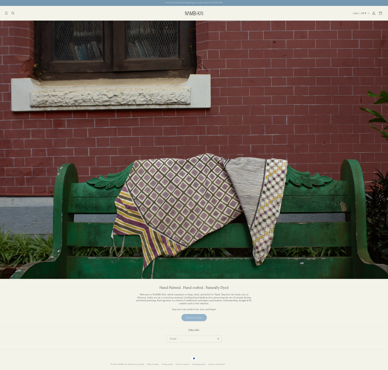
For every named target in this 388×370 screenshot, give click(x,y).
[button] (6, 13)
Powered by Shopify (136, 364)
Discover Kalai (194, 317)
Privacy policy (167, 364)
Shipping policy (198, 364)
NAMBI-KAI (122, 364)
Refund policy (153, 364)
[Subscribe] (217, 338)
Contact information (216, 364)
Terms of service (182, 364)
